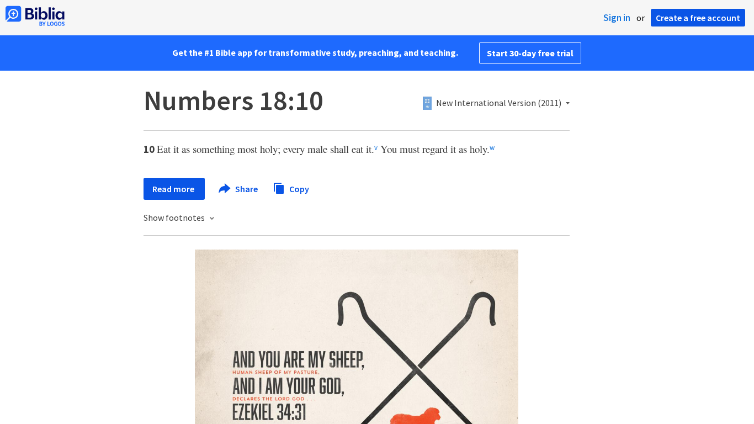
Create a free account (698, 17)
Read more (174, 188)
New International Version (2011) (498, 103)
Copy (298, 188)
